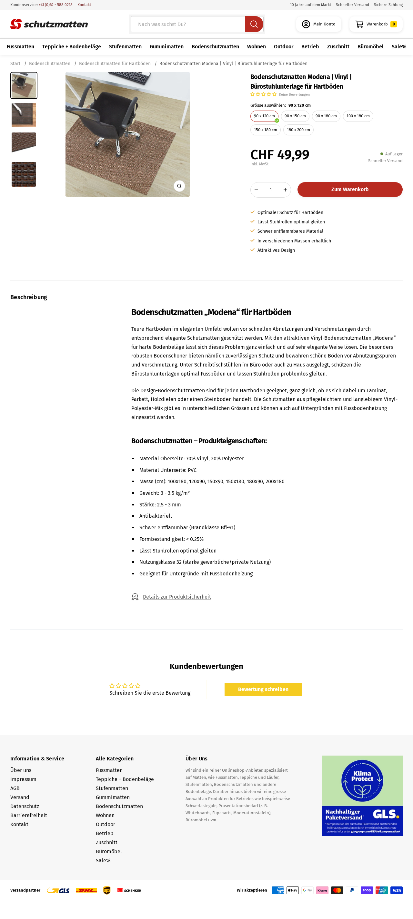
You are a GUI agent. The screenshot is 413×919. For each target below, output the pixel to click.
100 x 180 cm (358, 115)
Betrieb (310, 47)
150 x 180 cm (265, 129)
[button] (263, 94)
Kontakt (84, 5)
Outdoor (283, 47)
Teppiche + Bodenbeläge (71, 47)
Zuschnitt (338, 47)
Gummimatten (167, 47)
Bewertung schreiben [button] (263, 689)
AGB (15, 788)
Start (16, 63)
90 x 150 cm (295, 115)
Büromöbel (371, 47)
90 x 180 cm (326, 115)
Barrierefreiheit (28, 815)
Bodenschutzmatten (215, 47)
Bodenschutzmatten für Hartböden (115, 63)
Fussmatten (20, 47)
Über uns (20, 770)
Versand (19, 797)
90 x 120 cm (264, 115)
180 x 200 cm (298, 129)
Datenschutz (24, 806)
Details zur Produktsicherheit (177, 597)
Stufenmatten (125, 47)
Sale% (399, 47)
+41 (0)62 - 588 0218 (55, 5)
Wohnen (256, 47)
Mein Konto (324, 24)
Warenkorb (381, 24)
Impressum (23, 779)
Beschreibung (28, 297)
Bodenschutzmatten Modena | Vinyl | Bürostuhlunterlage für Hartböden (233, 63)
